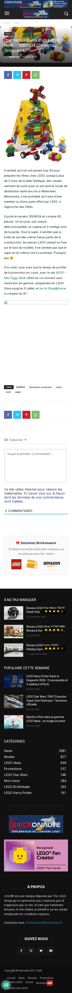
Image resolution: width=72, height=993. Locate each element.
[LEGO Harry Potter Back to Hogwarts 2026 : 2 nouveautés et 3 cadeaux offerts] (13, 681)
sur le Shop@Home (53, 288)
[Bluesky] (41, 951)
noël (8, 391)
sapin (18, 391)
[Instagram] (31, 951)
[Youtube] (51, 951)
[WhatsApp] (36, 75)
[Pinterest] (26, 75)
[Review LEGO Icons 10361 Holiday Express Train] (13, 650)
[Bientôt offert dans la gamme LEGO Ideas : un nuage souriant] (13, 722)
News (17, 23)
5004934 (20, 387)
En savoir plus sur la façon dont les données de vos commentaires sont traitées (34, 497)
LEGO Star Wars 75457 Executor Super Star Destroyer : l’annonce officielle (46, 700)
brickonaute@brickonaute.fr (44, 922)
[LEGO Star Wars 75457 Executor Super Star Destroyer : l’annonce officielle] (13, 701)
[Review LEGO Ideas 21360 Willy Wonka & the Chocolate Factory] (13, 631)
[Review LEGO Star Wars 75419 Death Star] (13, 613)
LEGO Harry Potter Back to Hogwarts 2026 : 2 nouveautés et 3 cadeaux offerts (47, 680)
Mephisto (14, 56)
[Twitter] (17, 75)
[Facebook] (8, 75)
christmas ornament (40, 387)
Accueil (6, 23)
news (59, 387)
